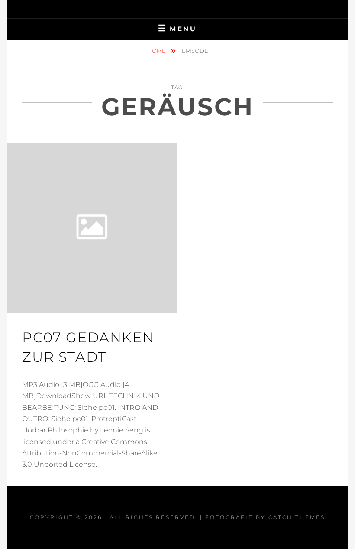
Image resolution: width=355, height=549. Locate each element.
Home (157, 50)
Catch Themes (296, 517)
